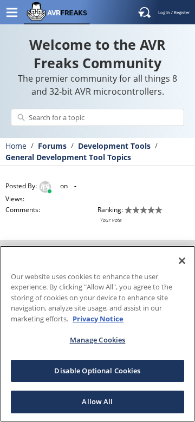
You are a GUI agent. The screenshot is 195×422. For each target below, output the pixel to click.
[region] (97, 334)
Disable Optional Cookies (97, 370)
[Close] (182, 261)
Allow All (97, 401)
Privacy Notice (98, 319)
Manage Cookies (98, 340)
